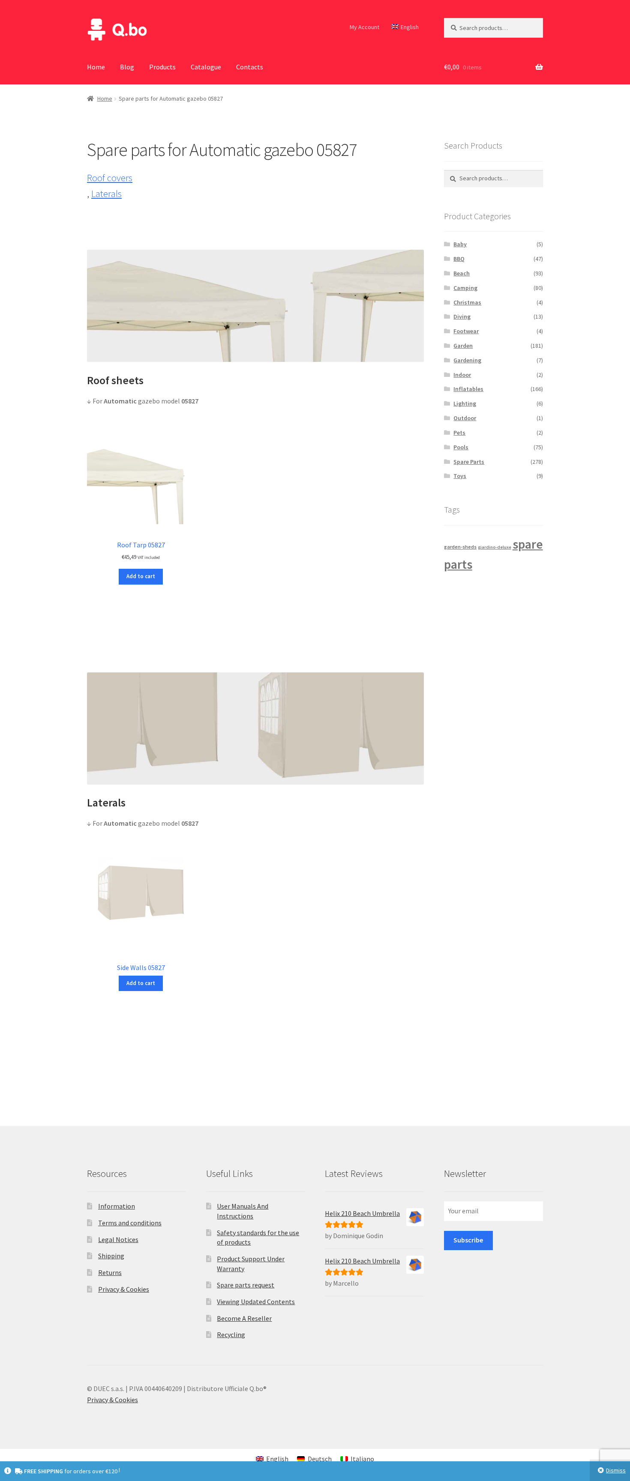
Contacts (249, 67)
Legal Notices (118, 1239)
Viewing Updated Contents (256, 1301)
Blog (127, 67)
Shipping (111, 1255)
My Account (364, 27)
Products (162, 67)
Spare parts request (245, 1285)
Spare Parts (468, 462)
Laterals (106, 194)
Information (116, 1206)
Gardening (467, 360)
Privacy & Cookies (123, 1289)
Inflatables (468, 389)
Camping (465, 288)
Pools (460, 447)
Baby (460, 244)
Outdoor (464, 418)
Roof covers (109, 178)
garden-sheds (460, 546)
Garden (463, 345)
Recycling (231, 1334)
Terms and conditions (130, 1222)
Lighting (464, 403)
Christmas (467, 302)
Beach (461, 273)
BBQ (459, 259)
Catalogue (206, 67)
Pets (459, 432)
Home (96, 67)
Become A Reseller (244, 1318)
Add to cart (140, 576)
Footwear (466, 331)
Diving (462, 316)
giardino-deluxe (494, 547)
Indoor (462, 375)
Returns (110, 1272)
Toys (459, 476)
